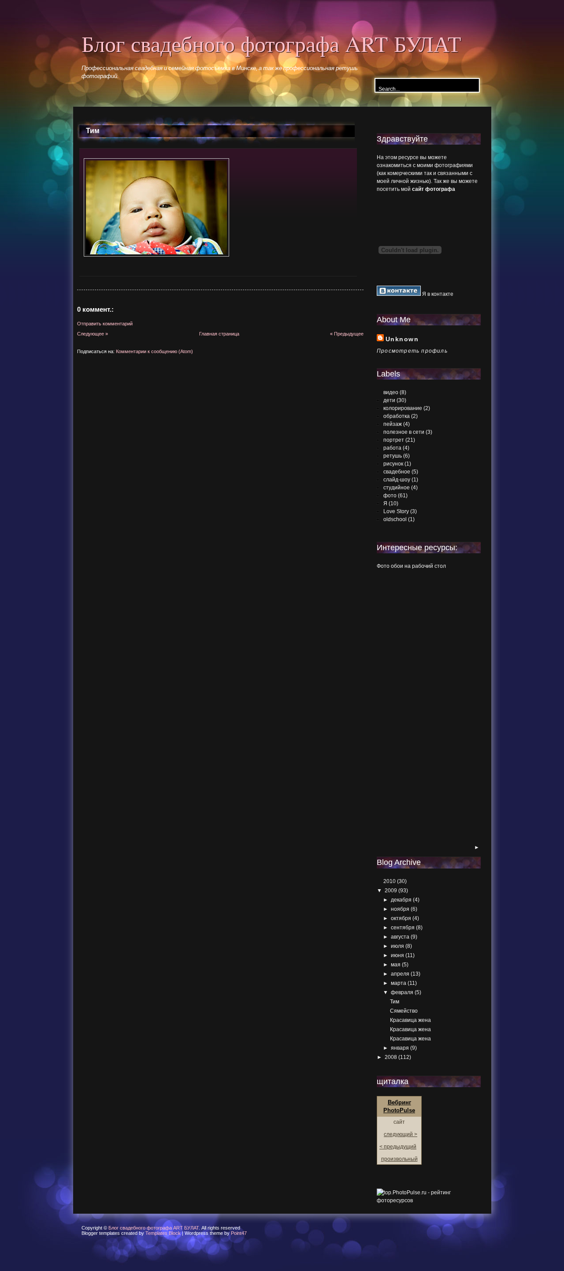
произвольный (399, 1159)
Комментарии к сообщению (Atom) (154, 351)
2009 (391, 890)
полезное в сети (403, 432)
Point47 (239, 1233)
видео (390, 392)
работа (392, 448)
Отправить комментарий (105, 323)
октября (401, 918)
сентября (403, 927)
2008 (391, 1057)
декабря (401, 900)
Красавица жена (410, 1020)
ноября (400, 909)
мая (396, 965)
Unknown (402, 339)
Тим (93, 130)
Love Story (396, 511)
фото (390, 495)
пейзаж (392, 424)
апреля (400, 974)
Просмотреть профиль (412, 351)
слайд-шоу (396, 480)
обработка (396, 416)
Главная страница (219, 333)
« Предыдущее (347, 333)
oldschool (395, 519)
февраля (402, 992)
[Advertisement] (412, 707)
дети (389, 400)
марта (398, 983)
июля (397, 946)
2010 (389, 881)
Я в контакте (437, 294)
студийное (396, 488)
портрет (393, 440)
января (400, 1048)
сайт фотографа (433, 189)
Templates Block (163, 1233)
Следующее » (92, 333)
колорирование (402, 408)
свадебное (396, 472)
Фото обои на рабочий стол (411, 566)
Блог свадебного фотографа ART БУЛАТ (271, 43)
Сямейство (404, 1011)
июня (397, 955)
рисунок (393, 464)
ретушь (392, 456)
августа (400, 937)
